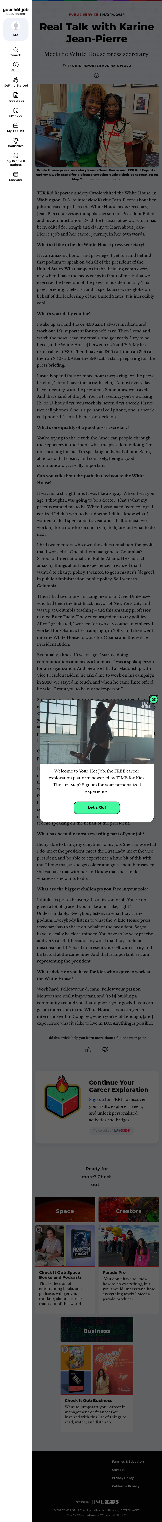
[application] (97, 732)
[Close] (154, 699)
